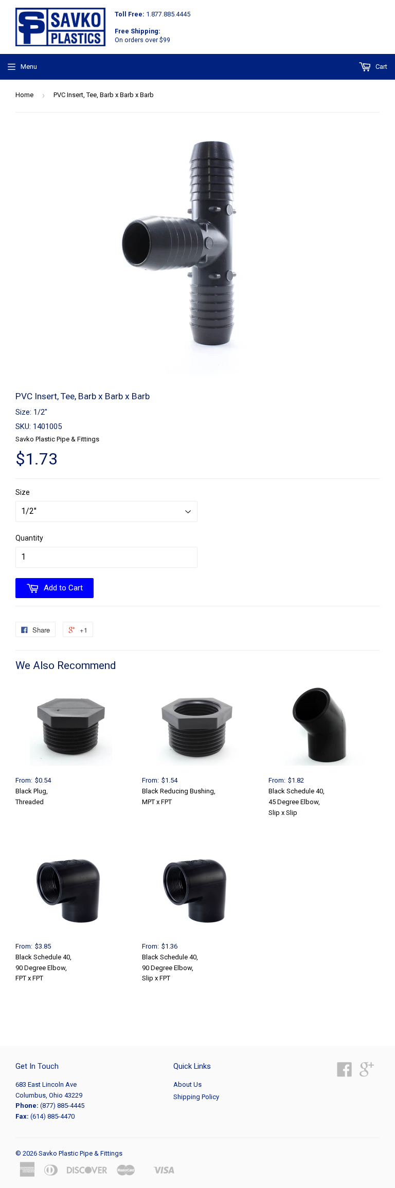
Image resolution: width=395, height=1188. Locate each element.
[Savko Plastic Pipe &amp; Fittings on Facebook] (344, 1073)
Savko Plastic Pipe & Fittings (80, 1153)
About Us (187, 1084)
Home (24, 95)
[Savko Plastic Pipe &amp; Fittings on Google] (366, 1073)
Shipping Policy (196, 1097)
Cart (380, 66)
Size (22, 492)
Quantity (29, 538)
